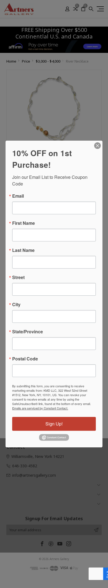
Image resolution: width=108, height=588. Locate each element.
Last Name (23, 250)
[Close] (97, 145)
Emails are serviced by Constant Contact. (40, 408)
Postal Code (25, 359)
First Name (23, 223)
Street (18, 277)
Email (18, 196)
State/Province (27, 331)
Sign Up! (54, 424)
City (16, 304)
